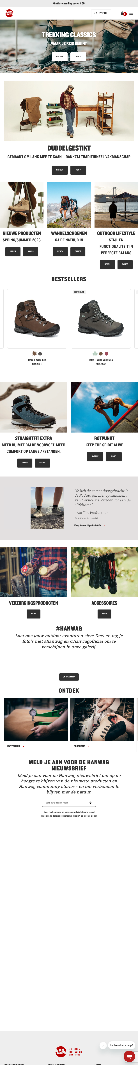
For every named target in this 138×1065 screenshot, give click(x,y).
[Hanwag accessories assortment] (104, 582)
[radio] (34, 353)
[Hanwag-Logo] (9, 13)
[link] (37, 328)
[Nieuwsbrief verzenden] (92, 803)
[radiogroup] (37, 353)
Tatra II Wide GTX (37, 360)
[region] (69, 725)
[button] (122, 13)
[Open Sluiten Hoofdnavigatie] (131, 13)
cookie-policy (90, 815)
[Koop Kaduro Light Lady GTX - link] (36, 508)
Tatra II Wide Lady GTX (101, 360)
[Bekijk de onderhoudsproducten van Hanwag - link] (33, 582)
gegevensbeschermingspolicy (66, 815)
